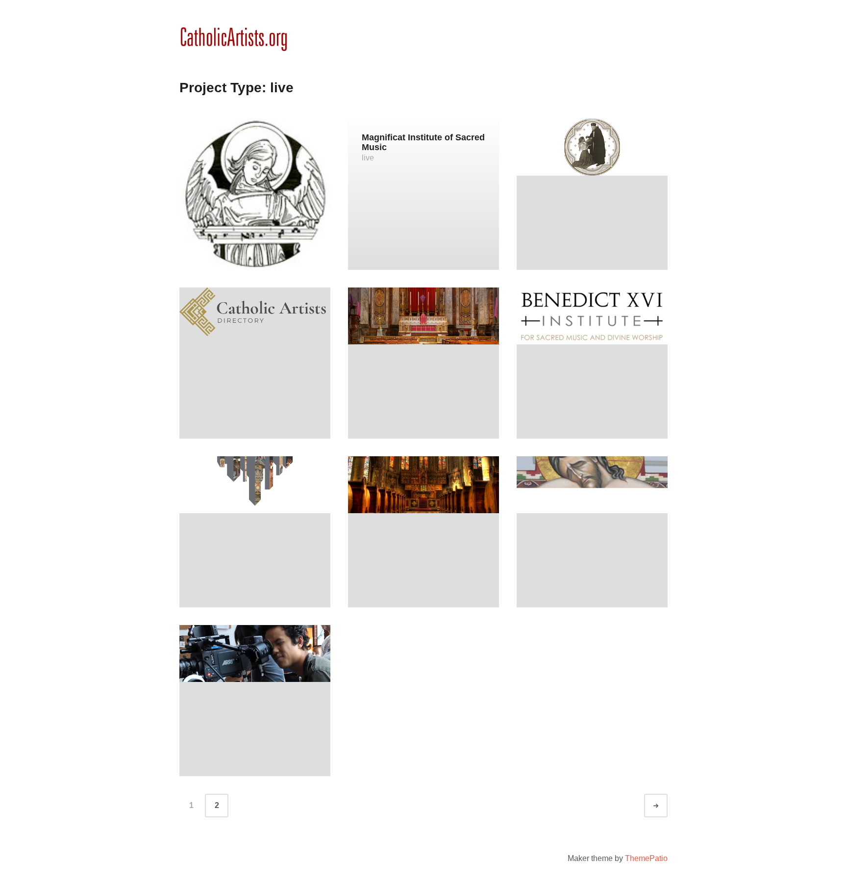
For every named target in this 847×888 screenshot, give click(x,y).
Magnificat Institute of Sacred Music (423, 142)
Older (665, 806)
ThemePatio (646, 858)
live (368, 158)
